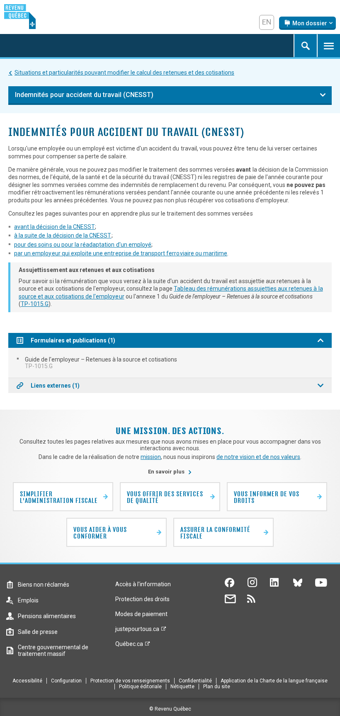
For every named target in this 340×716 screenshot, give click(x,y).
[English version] (266, 22)
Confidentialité (195, 681)
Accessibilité (27, 681)
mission (151, 457)
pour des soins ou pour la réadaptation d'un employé (82, 244)
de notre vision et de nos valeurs (258, 457)
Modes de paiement (141, 614)
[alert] (307, 23)
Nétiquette (182, 686)
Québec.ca (129, 646)
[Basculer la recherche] (305, 45)
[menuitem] (170, 362)
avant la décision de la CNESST (54, 226)
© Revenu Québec (170, 709)
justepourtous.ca (137, 631)
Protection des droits (142, 599)
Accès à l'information (143, 584)
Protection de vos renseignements (130, 681)
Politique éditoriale (140, 686)
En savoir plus (170, 471)
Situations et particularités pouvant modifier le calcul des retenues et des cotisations (124, 72)
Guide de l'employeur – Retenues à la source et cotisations (101, 362)
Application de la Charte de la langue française (274, 681)
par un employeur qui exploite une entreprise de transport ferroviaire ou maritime (120, 253)
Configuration (66, 681)
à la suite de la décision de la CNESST (63, 235)
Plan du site (216, 686)
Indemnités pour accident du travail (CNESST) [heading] (84, 95)
